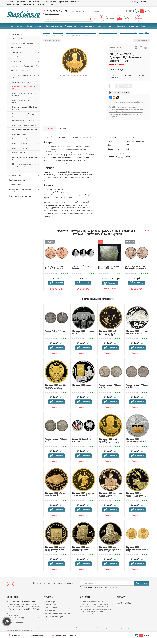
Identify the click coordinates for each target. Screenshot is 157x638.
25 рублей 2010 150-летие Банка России (83, 332)
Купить (127, 86)
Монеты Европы (17, 61)
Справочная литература (127, 26)
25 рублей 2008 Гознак (81, 385)
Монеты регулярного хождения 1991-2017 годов (24, 165)
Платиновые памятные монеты (24, 125)
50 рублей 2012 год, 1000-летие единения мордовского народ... (56, 387)
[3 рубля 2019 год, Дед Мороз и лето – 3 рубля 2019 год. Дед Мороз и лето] (83, 425)
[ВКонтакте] (110, 97)
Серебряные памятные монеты (24, 120)
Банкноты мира (34, 26)
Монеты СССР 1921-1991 (20, 71)
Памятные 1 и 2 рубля (20, 134)
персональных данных (109, 587)
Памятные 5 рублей (19, 139)
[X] (117, 97)
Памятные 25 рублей (20, 148)
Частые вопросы (13, 4)
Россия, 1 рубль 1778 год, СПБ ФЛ (137, 386)
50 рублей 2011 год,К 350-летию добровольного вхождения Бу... (56, 549)
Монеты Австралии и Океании (22, 43)
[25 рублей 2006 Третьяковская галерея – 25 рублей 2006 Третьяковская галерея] (137, 425)
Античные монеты (17, 38)
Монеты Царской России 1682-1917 (24, 66)
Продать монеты (28, 4)
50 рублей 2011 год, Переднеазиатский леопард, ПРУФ (80, 549)
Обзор (50, 129)
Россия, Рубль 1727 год (55, 331)
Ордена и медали (54, 26)
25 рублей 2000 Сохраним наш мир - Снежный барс (137, 332)
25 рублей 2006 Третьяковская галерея (136, 440)
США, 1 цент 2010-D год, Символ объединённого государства (135, 268)
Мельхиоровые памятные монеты (25, 130)
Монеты (116, 107)
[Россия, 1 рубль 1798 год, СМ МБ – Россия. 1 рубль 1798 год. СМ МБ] (56, 425)
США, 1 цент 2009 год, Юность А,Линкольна (54, 267)
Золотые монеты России (21, 82)
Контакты (10, 2)
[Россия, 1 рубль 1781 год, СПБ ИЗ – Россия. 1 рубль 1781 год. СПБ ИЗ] (110, 371)
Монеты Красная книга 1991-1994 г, (25, 158)
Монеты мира (15, 26)
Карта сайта (74, 2)
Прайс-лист (63, 2)
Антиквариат (71, 26)
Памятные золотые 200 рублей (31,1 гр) (24, 101)
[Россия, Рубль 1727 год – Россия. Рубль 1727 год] (56, 317)
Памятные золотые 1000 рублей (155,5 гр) (24, 108)
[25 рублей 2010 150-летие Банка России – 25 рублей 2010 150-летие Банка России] (83, 317)
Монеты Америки (17, 57)
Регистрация (145, 2)
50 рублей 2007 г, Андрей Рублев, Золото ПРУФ (83, 494)
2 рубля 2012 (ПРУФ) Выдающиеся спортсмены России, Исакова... (80, 269)
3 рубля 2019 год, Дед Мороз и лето (81, 440)
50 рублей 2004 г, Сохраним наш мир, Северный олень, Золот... (137, 495)
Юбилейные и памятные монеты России (23, 76)
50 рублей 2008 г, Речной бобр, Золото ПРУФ (55, 494)
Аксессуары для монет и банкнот (96, 26)
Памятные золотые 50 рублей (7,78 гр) (23, 88)
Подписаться (141, 583)
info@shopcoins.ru (52, 14)
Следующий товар (141, 40)
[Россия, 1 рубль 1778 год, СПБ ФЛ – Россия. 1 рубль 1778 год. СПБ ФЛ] (137, 371)
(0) (56, 273)
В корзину (58, 283)
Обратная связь (51, 2)
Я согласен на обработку (99, 587)
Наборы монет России (20, 153)
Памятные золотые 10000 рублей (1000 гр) (25, 115)
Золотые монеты (121, 114)
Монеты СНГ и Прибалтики (21, 171)
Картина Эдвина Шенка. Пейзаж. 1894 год (108, 267)
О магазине (41, 4)
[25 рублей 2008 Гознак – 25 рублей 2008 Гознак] (83, 371)
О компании (37, 2)
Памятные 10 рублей (20, 143)
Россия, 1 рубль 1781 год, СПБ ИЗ (110, 386)
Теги (143, 26)
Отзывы (51, 4)
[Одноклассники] (114, 97)
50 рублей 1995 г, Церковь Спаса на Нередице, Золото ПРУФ (110, 495)
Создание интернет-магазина (18, 630)
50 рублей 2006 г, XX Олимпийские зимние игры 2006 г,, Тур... (108, 333)
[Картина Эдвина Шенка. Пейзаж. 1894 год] (109, 253)
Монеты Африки (17, 52)
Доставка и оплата (24, 2)
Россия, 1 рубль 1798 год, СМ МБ (56, 440)
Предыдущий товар (53, 40)
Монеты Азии (16, 48)
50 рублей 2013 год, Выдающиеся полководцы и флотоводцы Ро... (110, 549)
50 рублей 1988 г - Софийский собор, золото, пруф (137, 549)
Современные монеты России (124, 109)
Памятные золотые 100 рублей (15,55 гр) (24, 94)
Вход (136, 2)
